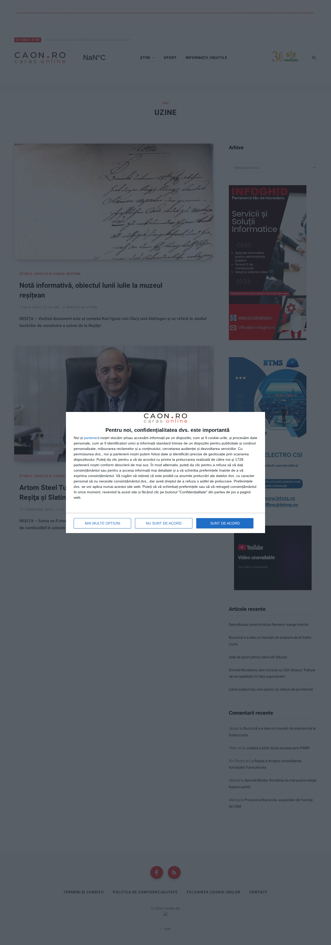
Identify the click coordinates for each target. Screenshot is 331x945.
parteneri (91, 438)
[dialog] (165, 472)
